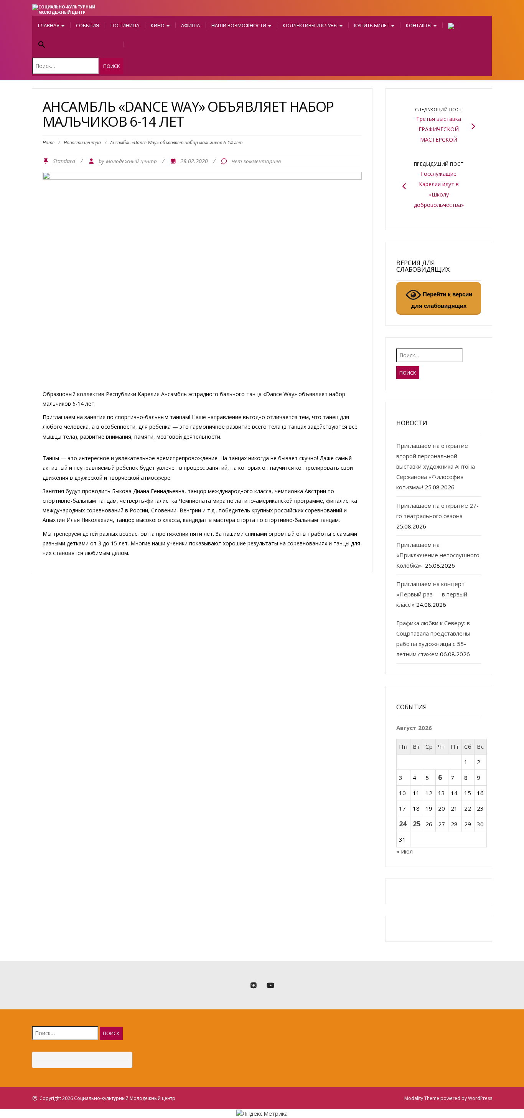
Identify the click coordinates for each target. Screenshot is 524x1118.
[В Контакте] (253, 985)
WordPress (480, 1098)
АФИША (190, 25)
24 (403, 823)
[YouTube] (270, 985)
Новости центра (82, 142)
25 (416, 823)
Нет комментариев (256, 161)
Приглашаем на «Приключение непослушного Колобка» (438, 555)
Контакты (419, 25)
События (87, 25)
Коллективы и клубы (311, 25)
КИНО (158, 25)
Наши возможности (239, 25)
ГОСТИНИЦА (124, 25)
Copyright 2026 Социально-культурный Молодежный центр (107, 1098)
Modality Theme (421, 1098)
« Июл (404, 851)
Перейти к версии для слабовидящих (441, 300)
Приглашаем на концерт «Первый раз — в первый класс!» (431, 594)
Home (48, 142)
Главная (49, 25)
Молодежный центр (131, 161)
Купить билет (372, 25)
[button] (77, 45)
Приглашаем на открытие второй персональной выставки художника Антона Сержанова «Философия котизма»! (435, 466)
